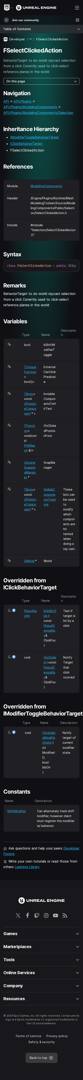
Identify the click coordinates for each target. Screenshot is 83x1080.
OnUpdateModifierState (48, 737)
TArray (28, 394)
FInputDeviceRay (49, 630)
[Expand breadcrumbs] (31, 39)
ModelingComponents (46, 186)
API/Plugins (22, 101)
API (6, 101)
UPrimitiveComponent (30, 408)
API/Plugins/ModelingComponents (30, 107)
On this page (15, 81)
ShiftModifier (16, 811)
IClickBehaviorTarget (26, 143)
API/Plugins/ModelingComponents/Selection (38, 113)
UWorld (29, 561)
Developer (17, 39)
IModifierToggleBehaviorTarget (34, 137)
